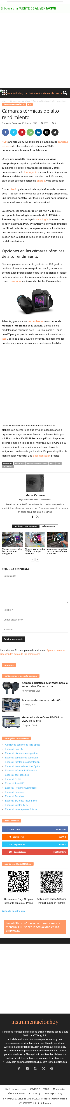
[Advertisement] (35, 51)
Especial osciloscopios (17, 775)
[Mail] (27, 1069)
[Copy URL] (63, 132)
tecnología (41, 219)
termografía (30, 172)
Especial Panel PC (15, 783)
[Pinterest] (21, 132)
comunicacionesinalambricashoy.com (25, 1043)
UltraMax (8, 467)
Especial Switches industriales (21, 800)
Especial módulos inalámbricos (21, 770)
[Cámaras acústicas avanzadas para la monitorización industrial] (11, 688)
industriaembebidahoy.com (52, 1054)
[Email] (46, 132)
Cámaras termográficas (20, 101)
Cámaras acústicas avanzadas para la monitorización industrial (45, 684)
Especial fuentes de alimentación (22, 762)
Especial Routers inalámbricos (21, 787)
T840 (58, 463)
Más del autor (49, 526)
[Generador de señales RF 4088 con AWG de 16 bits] (11, 722)
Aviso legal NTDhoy (53, 1093)
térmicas (6, 146)
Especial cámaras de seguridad (21, 757)
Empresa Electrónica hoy (53, 1046)
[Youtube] (51, 1069)
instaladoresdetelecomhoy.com (22, 1058)
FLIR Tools (19, 463)
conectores (15, 281)
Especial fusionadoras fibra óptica (22, 766)
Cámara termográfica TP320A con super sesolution (35, 551)
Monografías (59, 1089)
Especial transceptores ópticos (21, 809)
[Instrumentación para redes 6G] (11, 705)
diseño (13, 189)
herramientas (36, 321)
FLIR (29, 104)
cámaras (63, 141)
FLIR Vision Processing (37, 463)
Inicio (4, 101)
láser (4, 338)
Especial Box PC (14, 749)
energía (41, 180)
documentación (41, 455)
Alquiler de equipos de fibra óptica (22, 744)
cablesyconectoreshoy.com (48, 1039)
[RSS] (35, 1069)
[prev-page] (33, 559)
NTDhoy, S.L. (40, 1035)
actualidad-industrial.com (20, 1039)
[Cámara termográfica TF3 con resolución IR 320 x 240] (57, 539)
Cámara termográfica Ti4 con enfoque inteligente (12, 551)
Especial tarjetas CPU (16, 805)
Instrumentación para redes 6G (41, 700)
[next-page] (37, 559)
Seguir (62, 836)
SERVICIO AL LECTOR (39, 1089)
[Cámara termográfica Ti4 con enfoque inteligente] (12, 539)
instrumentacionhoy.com (51, 1058)
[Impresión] (55, 132)
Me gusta (61, 829)
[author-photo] (35, 483)
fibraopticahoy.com (43, 1050)
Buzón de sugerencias (15, 1089)
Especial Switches (14, 796)
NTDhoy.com (9, 1062)
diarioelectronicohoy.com (26, 1046)
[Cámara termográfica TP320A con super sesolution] (35, 539)
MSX (52, 463)
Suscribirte (59, 851)
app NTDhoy (34, 1093)
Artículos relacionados (26, 526)
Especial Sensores (15, 792)
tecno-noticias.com (57, 1062)
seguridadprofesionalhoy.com (32, 1062)
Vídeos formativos (16, 1093)
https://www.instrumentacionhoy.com (35, 500)
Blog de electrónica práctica (18, 1050)
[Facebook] (5, 132)
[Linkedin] (38, 132)
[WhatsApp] (30, 132)
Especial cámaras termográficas (22, 753)
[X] (13, 132)
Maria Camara (13, 123)
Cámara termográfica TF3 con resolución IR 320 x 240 (57, 551)
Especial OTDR (13, 779)
